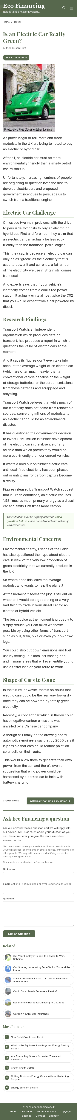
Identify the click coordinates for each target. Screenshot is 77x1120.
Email (37, 883)
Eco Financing (24, 6)
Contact (40, 1115)
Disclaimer (27, 1111)
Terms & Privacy (46, 1111)
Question (8, 898)
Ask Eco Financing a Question (48, 800)
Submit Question (19, 933)
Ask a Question (14, 57)
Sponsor (54, 1115)
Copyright (65, 1111)
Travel (17, 21)
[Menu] (71, 8)
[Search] (64, 8)
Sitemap (26, 1115)
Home (6, 21)
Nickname (9, 869)
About (13, 1111)
